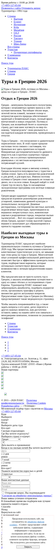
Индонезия (19, 24)
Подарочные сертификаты (28, 52)
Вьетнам (18, 19)
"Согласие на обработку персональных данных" (26, 495)
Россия (17, 35)
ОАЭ (16, 33)
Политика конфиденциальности (19, 401)
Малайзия (19, 30)
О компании (14, 55)
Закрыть (28, 547)
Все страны (13, 46)
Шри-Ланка (20, 44)
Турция (17, 41)
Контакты (12, 58)
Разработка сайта (10, 406)
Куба (16, 27)
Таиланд (18, 38)
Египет (17, 21)
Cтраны (11, 16)
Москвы (48, 408)
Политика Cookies (36, 403)
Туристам (12, 49)
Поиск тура (7, 63)
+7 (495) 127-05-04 (11, 5)
